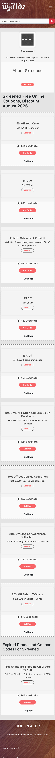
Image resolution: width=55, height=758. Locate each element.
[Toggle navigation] (50, 7)
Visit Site (27, 84)
